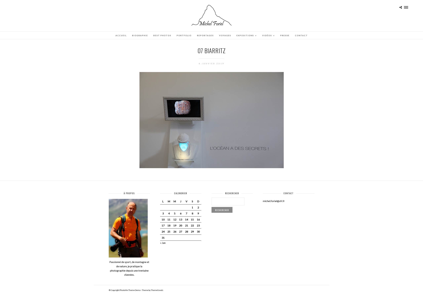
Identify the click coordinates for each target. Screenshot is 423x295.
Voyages (225, 35)
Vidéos (267, 35)
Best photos (162, 35)
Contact (301, 35)
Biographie (140, 35)
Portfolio (184, 35)
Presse (284, 35)
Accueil (121, 35)
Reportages (205, 35)
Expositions (245, 35)
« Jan (163, 242)
